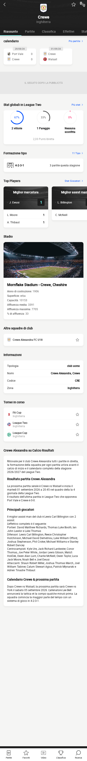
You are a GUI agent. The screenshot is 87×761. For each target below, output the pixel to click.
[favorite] (73, 4)
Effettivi (68, 31)
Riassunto (11, 31)
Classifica (49, 31)
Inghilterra (74, 388)
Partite (30, 31)
